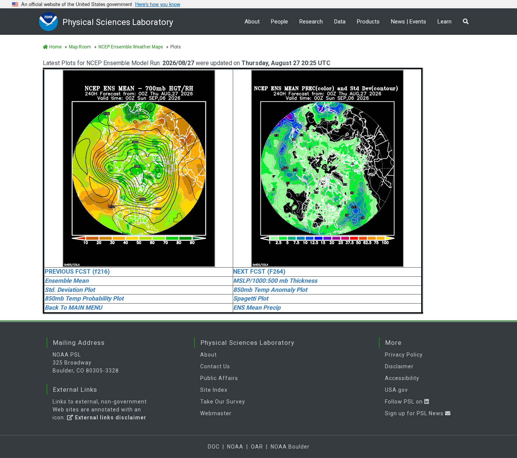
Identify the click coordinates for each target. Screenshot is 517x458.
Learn (445, 21)
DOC (214, 447)
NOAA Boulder (290, 447)
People (279, 21)
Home (55, 47)
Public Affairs (219, 378)
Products (368, 21)
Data (340, 21)
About (252, 21)
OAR (257, 447)
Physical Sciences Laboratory (117, 22)
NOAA (235, 447)
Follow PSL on (404, 402)
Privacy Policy (404, 355)
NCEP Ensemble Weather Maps (130, 47)
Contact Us (215, 366)
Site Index (213, 390)
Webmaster (216, 413)
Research (311, 21)
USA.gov (396, 390)
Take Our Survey (222, 402)
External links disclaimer (109, 417)
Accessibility (402, 378)
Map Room (80, 47)
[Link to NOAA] (50, 21)
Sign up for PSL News (415, 413)
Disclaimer (399, 366)
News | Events (408, 21)
